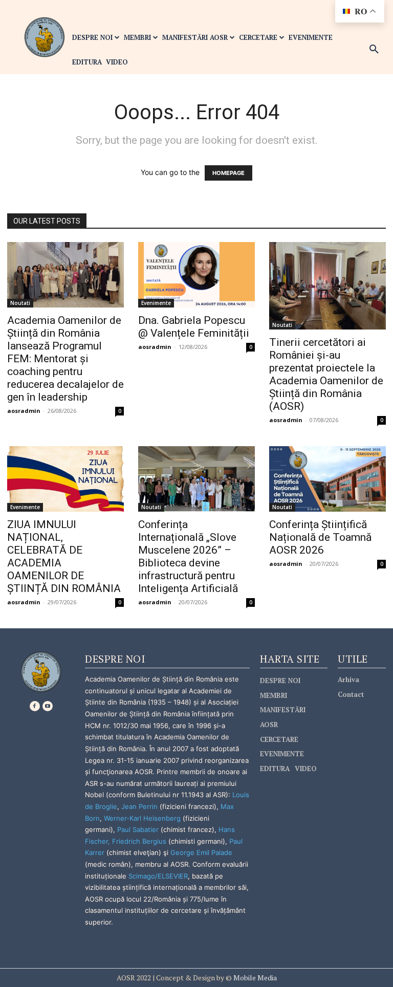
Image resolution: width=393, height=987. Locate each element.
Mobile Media (254, 977)
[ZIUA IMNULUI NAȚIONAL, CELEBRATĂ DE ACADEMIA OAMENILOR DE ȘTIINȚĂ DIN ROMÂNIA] (65, 479)
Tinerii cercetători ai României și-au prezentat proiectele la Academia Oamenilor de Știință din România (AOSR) (326, 374)
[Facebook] (35, 706)
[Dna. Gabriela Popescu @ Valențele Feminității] (196, 275)
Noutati (20, 302)
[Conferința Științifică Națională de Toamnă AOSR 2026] (327, 479)
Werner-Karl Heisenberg (142, 818)
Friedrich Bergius (139, 841)
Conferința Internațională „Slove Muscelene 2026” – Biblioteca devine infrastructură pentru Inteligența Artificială (188, 556)
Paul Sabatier (138, 829)
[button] (374, 49)
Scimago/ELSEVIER (158, 876)
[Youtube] (47, 706)
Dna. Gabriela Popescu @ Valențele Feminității (193, 326)
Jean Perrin (140, 806)
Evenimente (156, 302)
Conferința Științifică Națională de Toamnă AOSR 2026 (320, 537)
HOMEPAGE (228, 173)
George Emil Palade (201, 852)
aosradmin (23, 410)
